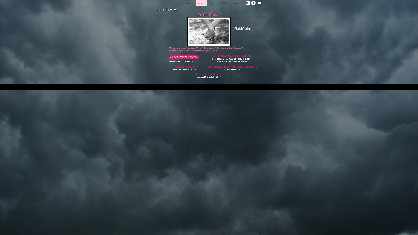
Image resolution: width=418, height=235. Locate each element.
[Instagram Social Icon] (248, 3)
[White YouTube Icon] (259, 3)
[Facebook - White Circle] (253, 3)
